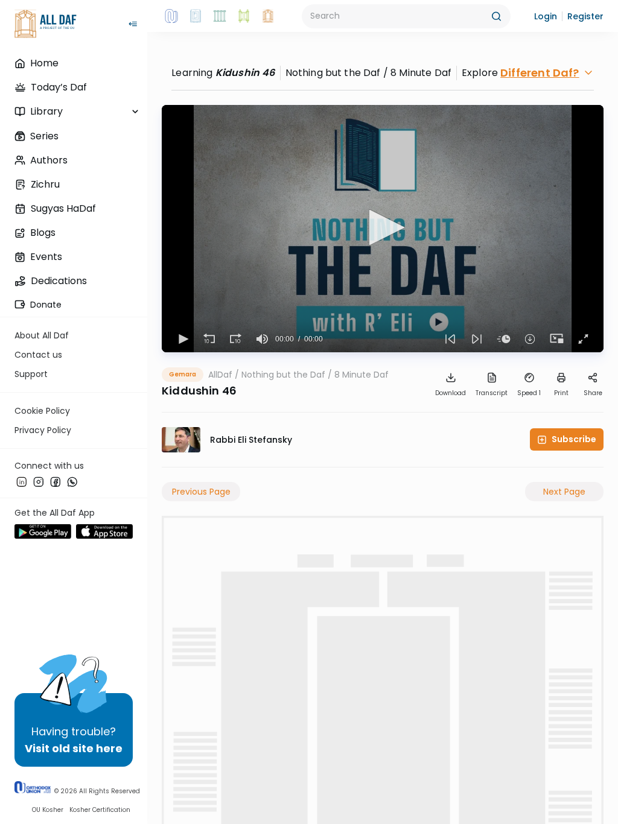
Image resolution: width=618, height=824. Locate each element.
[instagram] (38, 482)
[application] (383, 228)
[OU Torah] (171, 16)
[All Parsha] (243, 16)
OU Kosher (47, 809)
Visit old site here (74, 748)
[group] (262, 339)
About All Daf (41, 335)
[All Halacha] (219, 16)
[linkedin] (21, 482)
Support (31, 374)
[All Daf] (268, 16)
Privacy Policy (42, 430)
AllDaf (220, 374)
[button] (545, 16)
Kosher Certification (99, 809)
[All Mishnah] (195, 16)
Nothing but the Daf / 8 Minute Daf (315, 375)
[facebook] (55, 482)
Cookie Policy (42, 411)
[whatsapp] (72, 482)
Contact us (38, 355)
